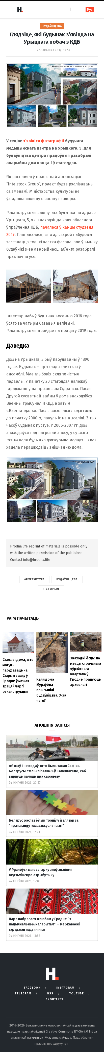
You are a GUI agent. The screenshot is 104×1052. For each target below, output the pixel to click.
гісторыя (51, 589)
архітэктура (34, 579)
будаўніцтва (67, 579)
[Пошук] (74, 9)
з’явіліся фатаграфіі (43, 140)
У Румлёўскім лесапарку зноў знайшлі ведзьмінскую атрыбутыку (40, 872)
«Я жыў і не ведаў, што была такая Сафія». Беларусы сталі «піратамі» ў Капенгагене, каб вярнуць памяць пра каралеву (47, 771)
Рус (90, 10)
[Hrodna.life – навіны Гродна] (20, 9)
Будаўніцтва (52, 26)
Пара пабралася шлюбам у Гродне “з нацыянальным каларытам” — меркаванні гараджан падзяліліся (44, 924)
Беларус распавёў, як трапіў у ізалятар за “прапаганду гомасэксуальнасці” (44, 823)
